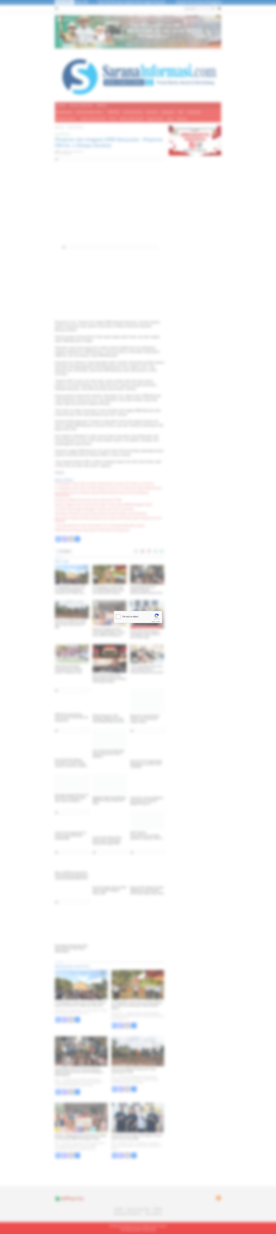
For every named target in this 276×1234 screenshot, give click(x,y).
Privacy (153, 621)
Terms (158, 621)
